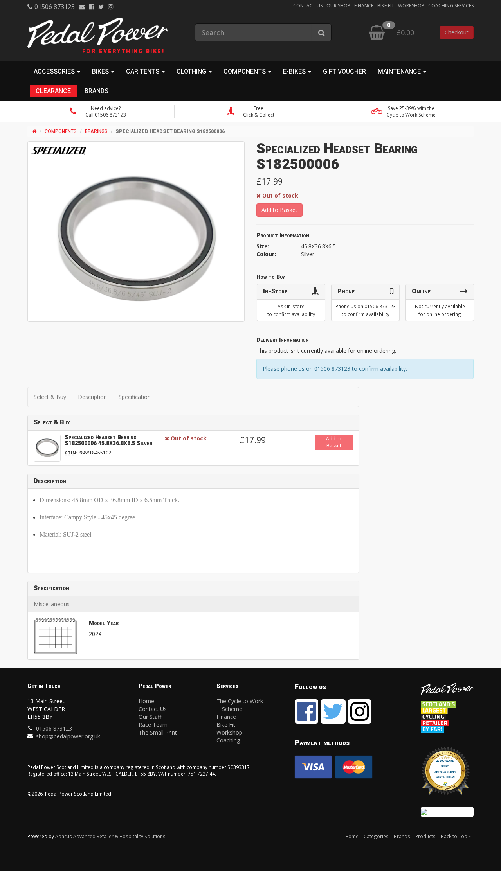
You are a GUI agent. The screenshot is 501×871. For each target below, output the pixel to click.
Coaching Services (451, 5)
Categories (376, 836)
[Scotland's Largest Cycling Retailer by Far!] (447, 714)
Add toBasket (333, 442)
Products (425, 836)
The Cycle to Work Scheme (239, 705)
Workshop (411, 5)
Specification (135, 396)
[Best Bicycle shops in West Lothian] (447, 774)
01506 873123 (54, 6)
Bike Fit (385, 5)
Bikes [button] (101, 71)
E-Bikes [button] (295, 71)
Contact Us (308, 5)
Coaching (228, 740)
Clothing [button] (192, 71)
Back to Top (455, 836)
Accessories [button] (55, 71)
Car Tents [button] (143, 71)
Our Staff (150, 716)
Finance (363, 5)
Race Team (153, 724)
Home (146, 701)
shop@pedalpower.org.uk (68, 736)
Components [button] (245, 71)
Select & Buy (50, 396)
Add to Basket (279, 210)
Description (92, 396)
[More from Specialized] (58, 151)
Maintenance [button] (400, 71)
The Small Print (158, 732)
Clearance (53, 91)
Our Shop (338, 5)
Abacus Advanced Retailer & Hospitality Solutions (110, 836)
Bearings (96, 131)
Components (61, 131)
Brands (96, 91)
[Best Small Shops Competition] (447, 812)
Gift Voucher (344, 71)
